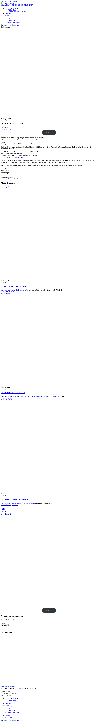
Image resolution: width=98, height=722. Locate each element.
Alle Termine (49, 132)
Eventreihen (8, 13)
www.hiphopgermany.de (17, 157)
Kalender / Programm (11, 8)
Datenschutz (8, 717)
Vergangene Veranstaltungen (17, 12)
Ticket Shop (12, 10)
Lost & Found (12, 20)
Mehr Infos (10, 292)
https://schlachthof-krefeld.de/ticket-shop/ (20, 179)
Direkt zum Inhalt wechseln (9, 1)
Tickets (3, 129)
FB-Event (8, 129)
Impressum (8, 715)
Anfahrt (10, 17)
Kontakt (7, 15)
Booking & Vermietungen (12, 22)
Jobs (9, 18)
